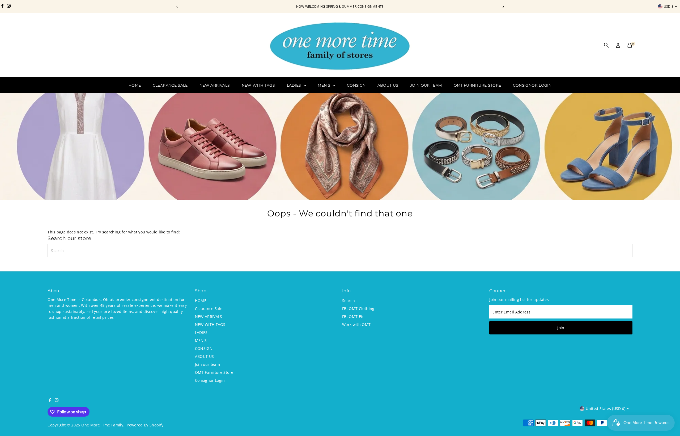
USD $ (669, 6)
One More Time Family (102, 424)
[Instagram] (9, 6)
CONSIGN (356, 85)
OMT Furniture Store (477, 85)
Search (348, 300)
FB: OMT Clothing (358, 308)
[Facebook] (2, 6)
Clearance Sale (170, 85)
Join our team (426, 85)
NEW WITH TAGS (258, 85)
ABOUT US (387, 85)
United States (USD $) (605, 408)
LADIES (294, 85)
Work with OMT (356, 324)
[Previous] (177, 7)
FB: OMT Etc (353, 316)
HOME (135, 85)
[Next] (503, 7)
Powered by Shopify (145, 424)
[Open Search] (606, 45)
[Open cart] (629, 45)
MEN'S (324, 85)
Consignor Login (532, 85)
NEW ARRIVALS (214, 85)
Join (560, 327)
